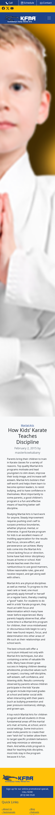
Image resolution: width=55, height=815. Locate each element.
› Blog (32, 809)
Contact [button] (47, 2)
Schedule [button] (28, 2)
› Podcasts (34, 812)
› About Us (7, 809)
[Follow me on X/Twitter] (7, 8)
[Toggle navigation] (49, 18)
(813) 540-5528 (27, 795)
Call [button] (10, 2)
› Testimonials (8, 812)
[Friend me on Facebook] (3, 8)
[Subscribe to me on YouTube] (12, 8)
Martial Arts (27, 425)
